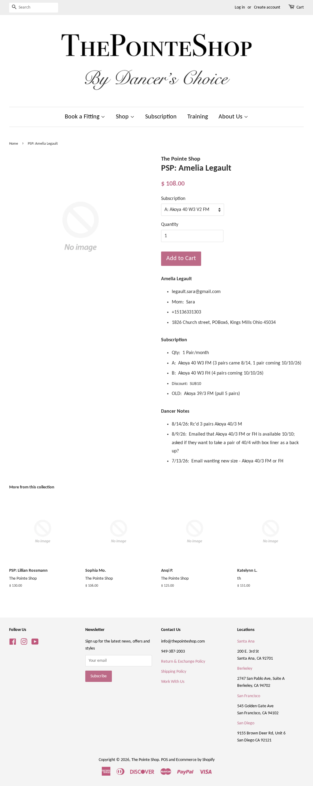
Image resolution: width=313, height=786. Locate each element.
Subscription (161, 117)
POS (164, 760)
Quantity (169, 224)
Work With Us (172, 682)
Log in (240, 7)
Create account (267, 7)
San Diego (245, 723)
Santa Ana (246, 641)
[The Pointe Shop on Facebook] (12, 643)
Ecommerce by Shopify (195, 760)
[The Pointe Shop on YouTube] (35, 643)
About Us (231, 117)
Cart (300, 7)
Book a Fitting (83, 117)
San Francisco (248, 696)
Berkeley (244, 669)
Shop (123, 117)
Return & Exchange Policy (183, 662)
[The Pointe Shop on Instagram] (23, 643)
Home (13, 144)
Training (197, 117)
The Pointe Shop (145, 760)
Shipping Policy (173, 672)
